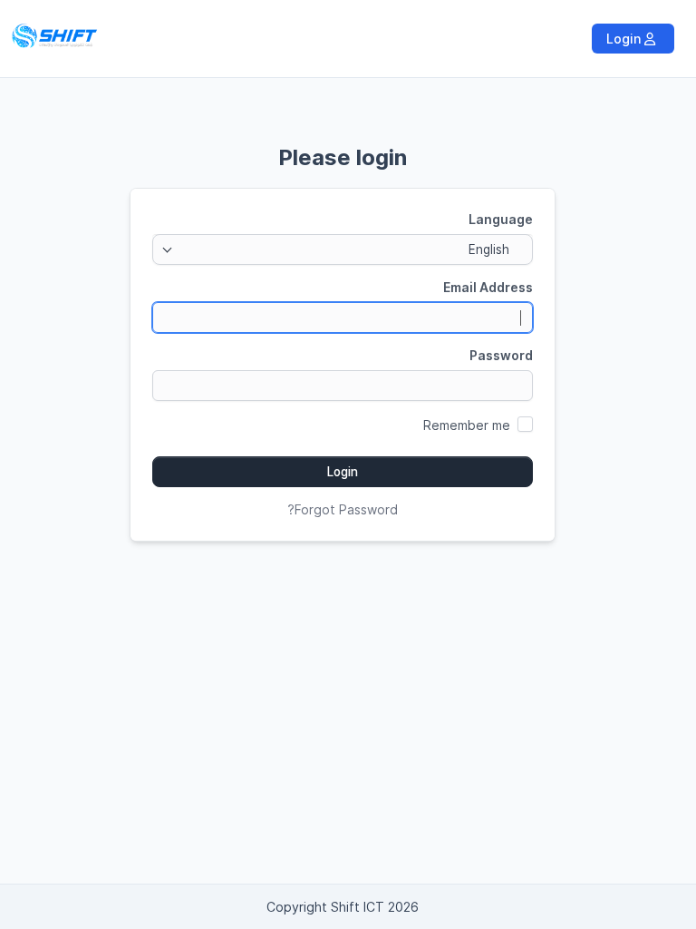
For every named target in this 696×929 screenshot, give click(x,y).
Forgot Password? (342, 509)
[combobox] (342, 249)
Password (501, 355)
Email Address (488, 287)
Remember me (466, 425)
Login (625, 38)
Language (501, 219)
